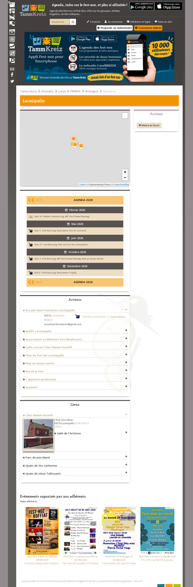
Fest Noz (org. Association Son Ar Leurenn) (64, 230)
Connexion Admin (150, 28)
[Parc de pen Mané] (73, 138)
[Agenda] (12, 32)
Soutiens (57, 581)
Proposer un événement (99, 581)
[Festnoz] (12, 4)
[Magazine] (12, 53)
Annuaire (47, 91)
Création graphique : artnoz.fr (127, 581)
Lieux (62, 91)
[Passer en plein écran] (125, 115)
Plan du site (38, 581)
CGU (65, 581)
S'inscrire (95, 21)
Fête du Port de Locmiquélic (45, 355)
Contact (48, 581)
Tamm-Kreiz (28, 91)
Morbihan (109, 91)
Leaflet (82, 184)
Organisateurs (118, 316)
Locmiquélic (57, 315)
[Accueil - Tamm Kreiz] (33, 9)
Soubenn (32, 387)
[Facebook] (12, 76)
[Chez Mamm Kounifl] (81, 146)
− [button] (125, 177)
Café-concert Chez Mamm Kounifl (49, 347)
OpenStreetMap (122, 184)
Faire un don (165, 21)
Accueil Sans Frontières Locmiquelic (50, 310)
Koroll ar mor (35, 371)
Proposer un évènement (116, 28)
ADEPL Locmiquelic (39, 331)
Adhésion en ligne (140, 21)
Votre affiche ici (28, 501)
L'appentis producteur (41, 379)
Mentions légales (76, 581)
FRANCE (75, 91)
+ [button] (125, 172)
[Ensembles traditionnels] (12, 22)
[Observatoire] (12, 47)
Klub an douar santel (40, 363)
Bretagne (91, 91)
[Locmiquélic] (75, 144)
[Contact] (12, 70)
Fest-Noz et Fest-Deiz (94, 316)
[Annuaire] (12, 40)
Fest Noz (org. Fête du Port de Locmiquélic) (65, 244)
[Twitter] (12, 83)
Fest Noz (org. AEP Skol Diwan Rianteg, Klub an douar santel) (72, 258)
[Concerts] (12, 11)
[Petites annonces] (12, 61)
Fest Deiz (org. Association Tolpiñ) (59, 272)
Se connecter (115, 21)
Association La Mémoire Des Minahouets (54, 339)
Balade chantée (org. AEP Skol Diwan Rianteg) (66, 216)
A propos (26, 581)
